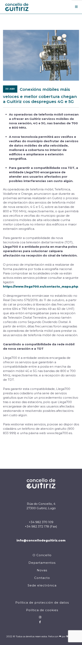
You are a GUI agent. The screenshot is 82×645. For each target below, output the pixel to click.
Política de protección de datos (42, 602)
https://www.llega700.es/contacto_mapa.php (40, 286)
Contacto (42, 578)
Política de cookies (42, 610)
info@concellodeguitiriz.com (41, 540)
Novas (42, 570)
